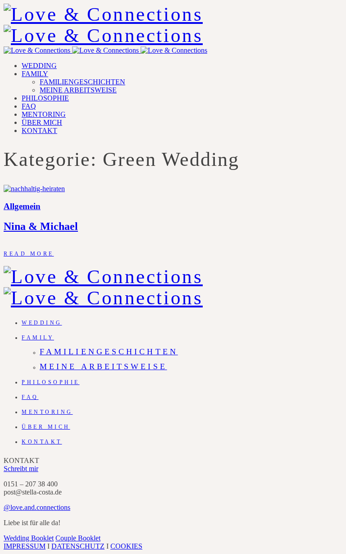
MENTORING (44, 114)
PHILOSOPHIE (45, 98)
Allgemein (22, 206)
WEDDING (39, 65)
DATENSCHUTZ (78, 546)
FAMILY (35, 74)
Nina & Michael (41, 226)
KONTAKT (39, 130)
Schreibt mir (21, 468)
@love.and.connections (37, 507)
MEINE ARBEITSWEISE (78, 90)
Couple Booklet (77, 538)
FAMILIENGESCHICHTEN (82, 82)
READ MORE (29, 254)
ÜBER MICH (42, 122)
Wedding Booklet (29, 538)
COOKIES (126, 546)
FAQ (29, 106)
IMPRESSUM (25, 546)
